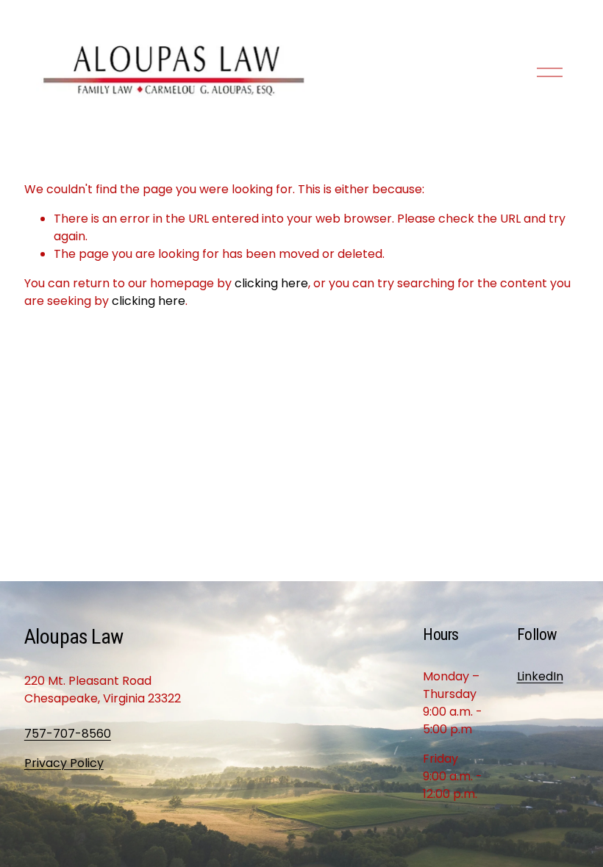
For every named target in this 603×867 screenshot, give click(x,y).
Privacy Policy (64, 763)
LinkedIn (540, 676)
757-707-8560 (67, 733)
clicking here (271, 283)
